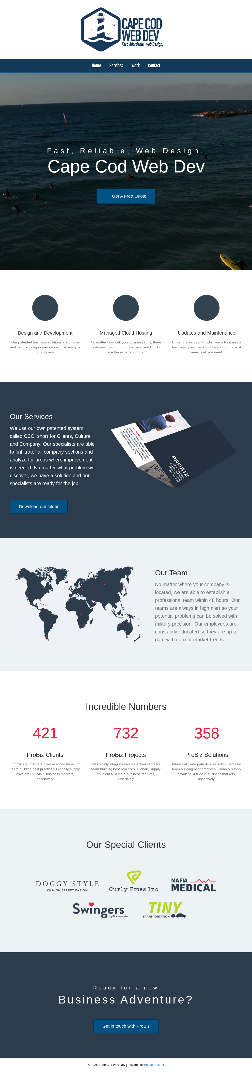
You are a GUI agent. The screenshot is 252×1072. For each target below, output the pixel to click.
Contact (154, 65)
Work (135, 65)
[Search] (239, 64)
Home (96, 65)
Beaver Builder (154, 1065)
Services (116, 65)
